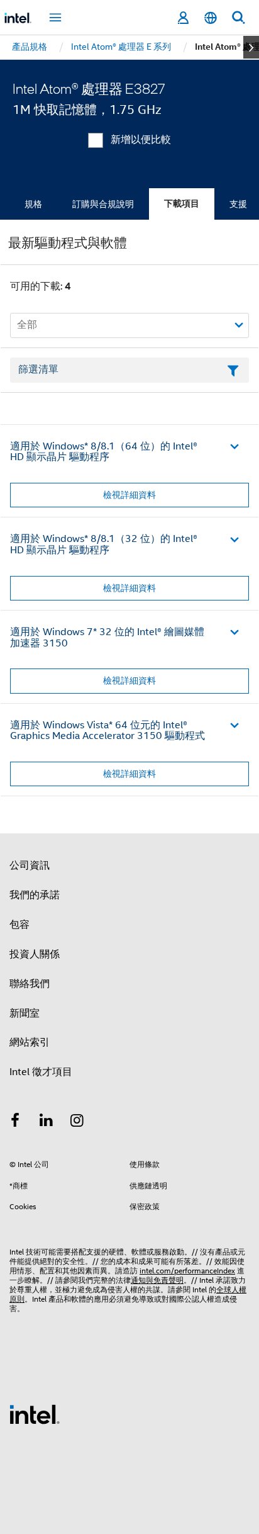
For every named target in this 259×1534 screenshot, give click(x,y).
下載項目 (181, 204)
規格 (33, 204)
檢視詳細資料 (129, 494)
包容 (19, 924)
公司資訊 (29, 865)
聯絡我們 (29, 984)
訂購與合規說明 (103, 204)
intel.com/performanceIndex (187, 1270)
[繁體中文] (210, 18)
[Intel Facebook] (15, 1122)
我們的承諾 (34, 895)
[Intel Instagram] (77, 1122)
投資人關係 (34, 954)
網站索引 (29, 1042)
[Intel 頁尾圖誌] (34, 1413)
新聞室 (24, 1013)
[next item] (251, 47)
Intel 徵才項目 (40, 1072)
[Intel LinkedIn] (46, 1122)
